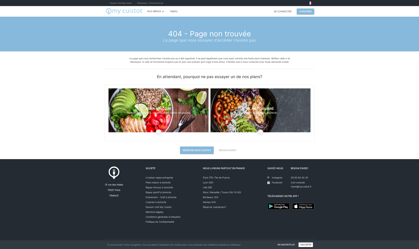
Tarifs (174, 11)
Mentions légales (154, 212)
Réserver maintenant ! (214, 207)
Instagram (276, 177)
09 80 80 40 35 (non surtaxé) (299, 178)
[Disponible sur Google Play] (278, 206)
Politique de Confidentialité (160, 221)
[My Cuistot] (124, 11)
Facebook (276, 182)
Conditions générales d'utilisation (163, 216)
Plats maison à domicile (158, 182)
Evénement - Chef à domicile (150, 3)
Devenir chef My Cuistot (121, 3)
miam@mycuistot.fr (301, 186)
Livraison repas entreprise (159, 177)
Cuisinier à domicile (156, 202)
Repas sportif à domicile (158, 192)
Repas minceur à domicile (159, 187)
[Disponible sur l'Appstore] (303, 206)
